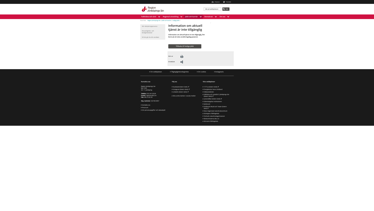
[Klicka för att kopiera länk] (181, 62)
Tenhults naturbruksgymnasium (214, 116)
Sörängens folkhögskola (211, 113)
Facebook (180, 87)
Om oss (222, 16)
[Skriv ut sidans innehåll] (181, 57)
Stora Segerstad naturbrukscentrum (215, 111)
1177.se (210, 87)
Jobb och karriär (191, 16)
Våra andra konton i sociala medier (184, 96)
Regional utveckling (170, 16)
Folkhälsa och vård (148, 16)
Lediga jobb (175, 20)
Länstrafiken (212, 99)
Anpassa (217, 2)
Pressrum (145, 107)
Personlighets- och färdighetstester (148, 32)
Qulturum (207, 104)
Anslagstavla (219, 72)
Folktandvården (209, 92)
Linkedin (180, 92)
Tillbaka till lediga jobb (185, 46)
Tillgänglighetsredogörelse (180, 72)
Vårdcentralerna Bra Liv (211, 119)
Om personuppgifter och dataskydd (153, 110)
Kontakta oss (146, 105)
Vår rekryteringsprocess (149, 26)
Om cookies (202, 72)
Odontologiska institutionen (213, 101)
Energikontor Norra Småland (213, 89)
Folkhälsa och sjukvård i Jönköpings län (216, 95)
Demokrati (208, 16)
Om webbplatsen (156, 72)
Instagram (180, 89)
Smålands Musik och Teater (215, 107)
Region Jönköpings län (154, 20)
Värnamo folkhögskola (211, 121)
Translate (228, 2)
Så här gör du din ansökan (150, 37)
